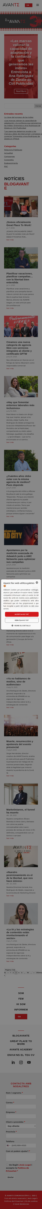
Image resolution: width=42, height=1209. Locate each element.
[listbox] (37, 582)
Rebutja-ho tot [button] (22, 620)
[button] (21, 625)
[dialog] (21, 604)
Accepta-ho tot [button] (22, 614)
